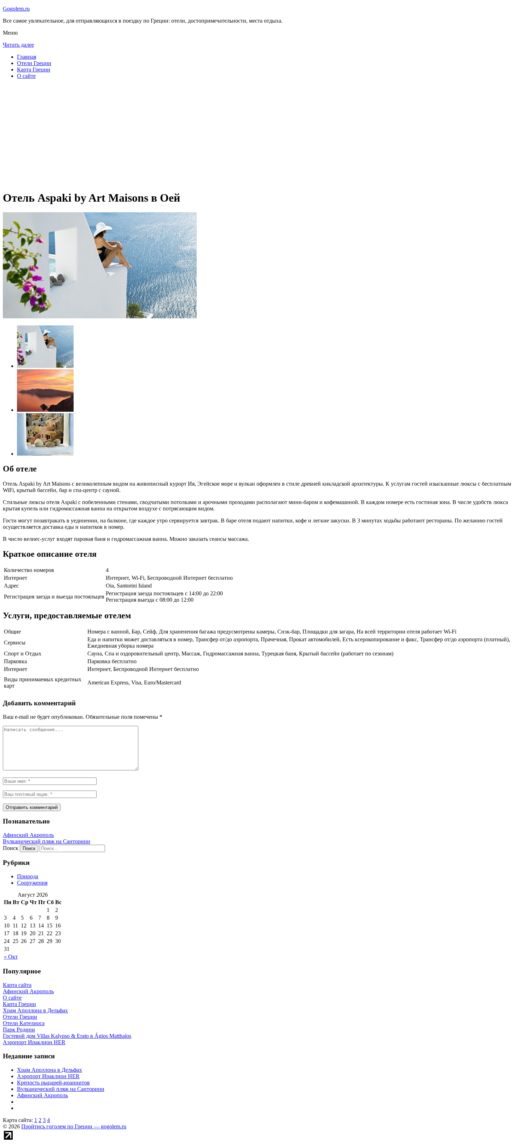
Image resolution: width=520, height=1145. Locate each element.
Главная (26, 57)
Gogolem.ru (16, 9)
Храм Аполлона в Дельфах (49, 1070)
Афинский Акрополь (28, 835)
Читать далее (18, 45)
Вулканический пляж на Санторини (46, 841)
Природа (27, 876)
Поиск (10, 848)
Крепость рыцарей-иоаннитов (53, 1083)
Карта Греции (33, 69)
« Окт (11, 957)
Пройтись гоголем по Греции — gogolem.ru (73, 1126)
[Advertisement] (215, 134)
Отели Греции (34, 63)
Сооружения (32, 883)
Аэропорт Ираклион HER (48, 1076)
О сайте (26, 76)
